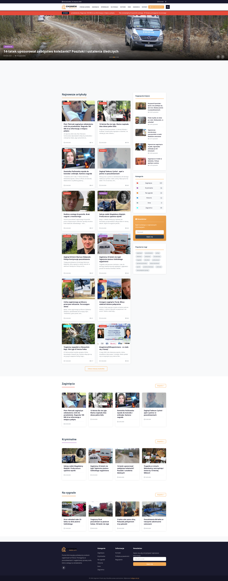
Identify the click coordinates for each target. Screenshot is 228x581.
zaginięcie (139, 253)
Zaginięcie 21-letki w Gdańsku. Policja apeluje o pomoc (155, 161)
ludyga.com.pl (135, 578)
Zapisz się (150, 237)
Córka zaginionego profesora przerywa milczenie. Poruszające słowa (77, 304)
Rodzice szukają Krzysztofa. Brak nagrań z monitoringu (77, 215)
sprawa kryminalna (142, 263)
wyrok (138, 267)
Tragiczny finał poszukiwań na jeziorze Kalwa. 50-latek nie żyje (99, 521)
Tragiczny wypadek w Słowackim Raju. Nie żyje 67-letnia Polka (76, 348)
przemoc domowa (148, 267)
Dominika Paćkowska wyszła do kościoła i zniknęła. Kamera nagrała (78, 172)
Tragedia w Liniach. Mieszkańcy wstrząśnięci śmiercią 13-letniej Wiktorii (153, 469)
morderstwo (157, 256)
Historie (123, 7)
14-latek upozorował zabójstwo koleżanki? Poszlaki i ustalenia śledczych (125, 469)
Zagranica (136, 7)
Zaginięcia (95, 7)
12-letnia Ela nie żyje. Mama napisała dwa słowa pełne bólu (114, 125)
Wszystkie (160, 386)
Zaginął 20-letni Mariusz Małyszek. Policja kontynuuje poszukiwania (77, 258)
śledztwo (139, 256)
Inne (129, 7)
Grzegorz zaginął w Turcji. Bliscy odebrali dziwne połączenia (111, 303)
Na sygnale (114, 7)
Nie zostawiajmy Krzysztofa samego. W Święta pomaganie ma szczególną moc (133, 13)
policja (157, 253)
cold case (158, 267)
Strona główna (85, 7)
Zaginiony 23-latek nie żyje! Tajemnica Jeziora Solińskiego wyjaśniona (111, 259)
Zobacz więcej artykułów (96, 369)
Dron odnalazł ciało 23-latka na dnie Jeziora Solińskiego (73, 521)
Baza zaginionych (157, 7)
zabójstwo (147, 256)
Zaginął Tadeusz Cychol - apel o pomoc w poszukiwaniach (111, 172)
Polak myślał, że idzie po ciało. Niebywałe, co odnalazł (155, 120)
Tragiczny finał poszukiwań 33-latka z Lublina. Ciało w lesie (50, 51)
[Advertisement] (114, 73)
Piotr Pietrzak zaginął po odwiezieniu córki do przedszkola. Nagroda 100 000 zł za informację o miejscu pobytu (78, 127)
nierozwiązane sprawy (142, 270)
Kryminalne (105, 7)
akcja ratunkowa (154, 263)
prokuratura (156, 260)
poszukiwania (148, 253)
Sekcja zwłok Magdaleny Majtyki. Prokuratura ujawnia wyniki (112, 215)
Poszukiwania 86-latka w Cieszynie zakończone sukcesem (153, 521)
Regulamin (119, 560)
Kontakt (161, 1)
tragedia (139, 260)
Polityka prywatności (122, 556)
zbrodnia (147, 260)
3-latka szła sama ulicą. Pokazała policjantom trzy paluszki (126, 521)
